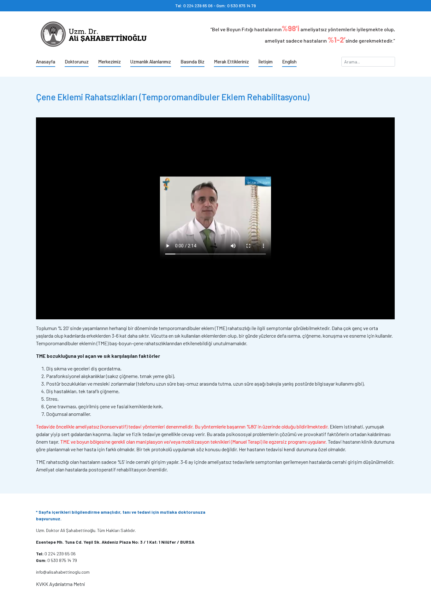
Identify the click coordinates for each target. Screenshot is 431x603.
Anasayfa (45, 61)
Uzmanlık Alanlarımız (150, 61)
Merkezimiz (109, 61)
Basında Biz (192, 61)
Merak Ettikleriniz (231, 61)
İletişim (265, 61)
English (289, 61)
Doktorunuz (77, 61)
